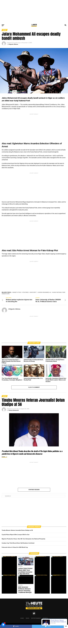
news (27, 618)
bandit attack (17, 292)
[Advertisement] (34, 11)
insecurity (33, 292)
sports (45, 618)
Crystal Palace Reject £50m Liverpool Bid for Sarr (15, 534)
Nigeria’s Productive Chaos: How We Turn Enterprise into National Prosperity (23, 538)
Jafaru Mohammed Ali (44, 292)
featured (26, 292)
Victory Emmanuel (13, 410)
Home (22, 618)
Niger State (6, 293)
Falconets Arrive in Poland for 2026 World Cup (15, 547)
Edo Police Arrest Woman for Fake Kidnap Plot (35, 250)
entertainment (36, 618)
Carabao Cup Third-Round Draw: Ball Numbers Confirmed (18, 543)
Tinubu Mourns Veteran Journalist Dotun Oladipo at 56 (17, 530)
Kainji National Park (59, 292)
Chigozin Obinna (13, 44)
